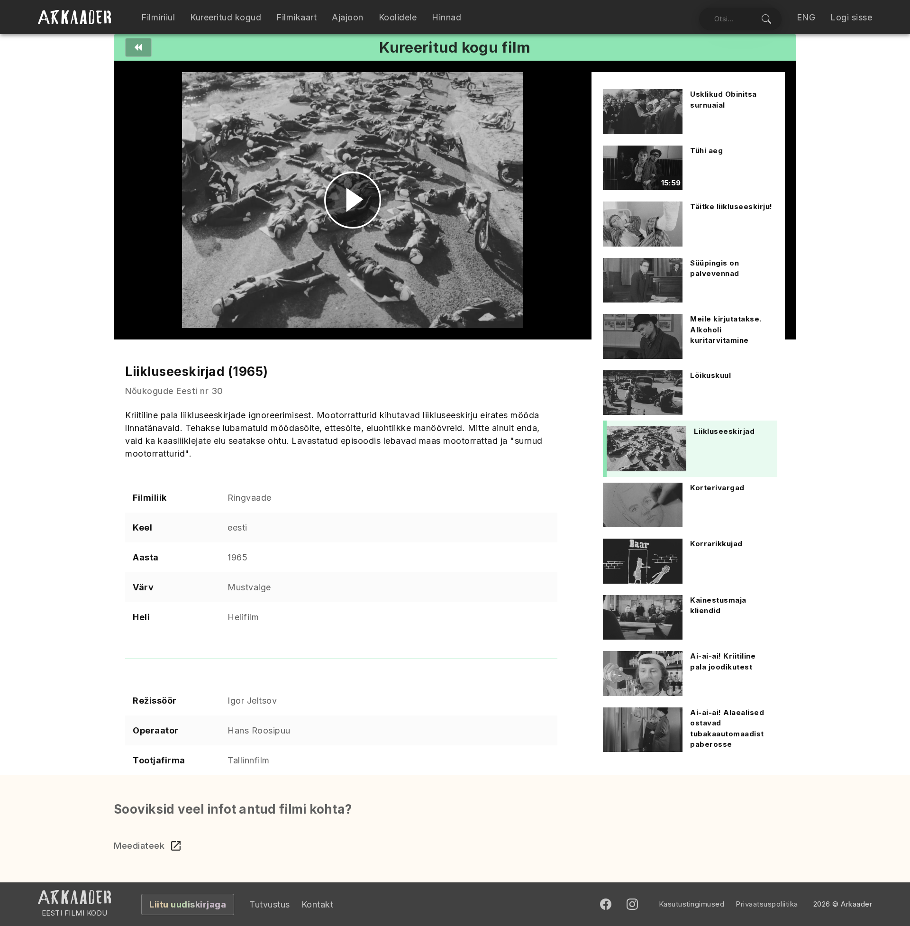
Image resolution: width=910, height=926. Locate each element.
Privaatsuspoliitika (767, 903)
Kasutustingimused (692, 903)
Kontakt (317, 904)
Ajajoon (348, 17)
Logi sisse (851, 17)
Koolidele (398, 17)
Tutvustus (269, 904)
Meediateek (139, 846)
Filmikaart (296, 17)
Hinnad (446, 17)
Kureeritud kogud (225, 17)
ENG (806, 17)
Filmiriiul (158, 17)
